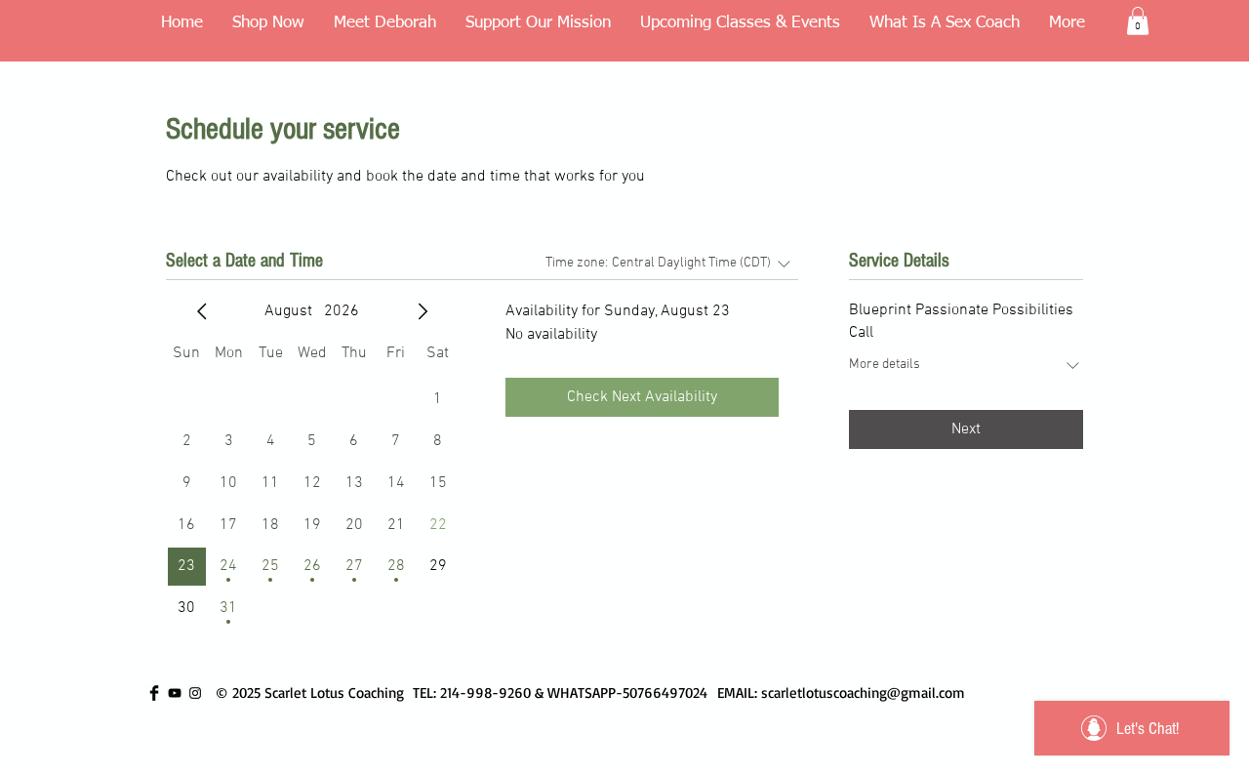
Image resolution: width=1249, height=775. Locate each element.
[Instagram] (195, 693)
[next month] (422, 311)
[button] (1137, 21)
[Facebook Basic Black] (154, 693)
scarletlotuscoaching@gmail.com (863, 692)
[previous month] (202, 311)
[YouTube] (174, 693)
